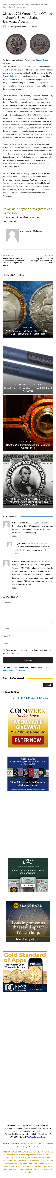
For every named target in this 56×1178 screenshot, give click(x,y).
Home (5, 4)
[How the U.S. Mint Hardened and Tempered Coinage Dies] (28, 423)
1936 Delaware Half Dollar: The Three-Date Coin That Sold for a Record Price (28, 332)
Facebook (15, 698)
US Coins (27, 328)
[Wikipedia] (38, 698)
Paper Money (27, 495)
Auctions (12, 4)
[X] (22, 698)
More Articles (28, 441)
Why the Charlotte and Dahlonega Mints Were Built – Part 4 (41, 260)
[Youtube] (27, 698)
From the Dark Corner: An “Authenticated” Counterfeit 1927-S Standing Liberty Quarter (13, 261)
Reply (14, 536)
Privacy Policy (22, 1147)
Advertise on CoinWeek (28, 1143)
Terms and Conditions (45, 1143)
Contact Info (15, 1143)
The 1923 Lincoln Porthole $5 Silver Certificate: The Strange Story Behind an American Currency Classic (28, 502)
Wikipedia (44, 698)
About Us (6, 1143)
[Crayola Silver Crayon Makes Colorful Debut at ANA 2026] (28, 366)
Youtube (32, 698)
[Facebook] (10, 698)
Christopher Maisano (18, 27)
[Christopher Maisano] (5, 27)
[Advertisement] (28, 824)
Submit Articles (34, 1147)
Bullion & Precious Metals (27, 384)
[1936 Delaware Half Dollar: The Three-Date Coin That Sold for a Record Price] (28, 309)
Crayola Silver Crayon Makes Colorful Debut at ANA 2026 (28, 389)
